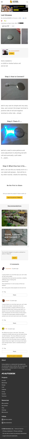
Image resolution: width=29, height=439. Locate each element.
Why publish (5, 403)
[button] (2, 2)
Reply (14, 295)
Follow (11, 53)
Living (3, 391)
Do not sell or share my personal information (15, 433)
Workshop (4, 383)
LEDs (20, 18)
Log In (14, 258)
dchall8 (7, 300)
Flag (5, 292)
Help (3, 408)
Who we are (5, 412)
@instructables (8, 419)
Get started (5, 405)
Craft (3, 387)
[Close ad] (27, 6)
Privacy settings (18, 431)
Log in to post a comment (14, 356)
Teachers (4, 396)
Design (3, 385)
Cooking (4, 389)
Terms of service (19, 429)
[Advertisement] (14, 8)
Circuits (15, 18)
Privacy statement (8, 431)
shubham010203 (7, 18)
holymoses (8, 268)
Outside (4, 394)
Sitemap (4, 410)
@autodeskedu (8, 422)
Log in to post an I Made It (14, 197)
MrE (6, 329)
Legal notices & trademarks (10, 436)
